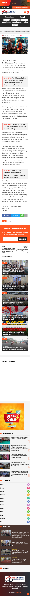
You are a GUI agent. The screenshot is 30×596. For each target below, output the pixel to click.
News (1, 515)
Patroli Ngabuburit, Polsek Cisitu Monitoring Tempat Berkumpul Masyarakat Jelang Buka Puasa (20, 464)
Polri (10, 221)
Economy (2, 491)
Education (2, 495)
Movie (1, 512)
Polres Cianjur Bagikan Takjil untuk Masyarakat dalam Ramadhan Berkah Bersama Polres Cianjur (19, 455)
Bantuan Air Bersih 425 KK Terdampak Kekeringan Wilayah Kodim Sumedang (15, 126)
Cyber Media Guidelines (7, 587)
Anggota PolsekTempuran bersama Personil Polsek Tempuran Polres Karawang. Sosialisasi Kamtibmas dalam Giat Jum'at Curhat (20, 448)
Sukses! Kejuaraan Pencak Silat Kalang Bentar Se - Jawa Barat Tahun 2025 (19, 438)
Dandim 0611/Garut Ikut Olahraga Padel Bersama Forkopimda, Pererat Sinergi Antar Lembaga (19, 561)
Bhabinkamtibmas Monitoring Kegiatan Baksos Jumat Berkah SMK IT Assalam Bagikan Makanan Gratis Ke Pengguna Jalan (19, 473)
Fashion (2, 502)
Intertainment (3, 505)
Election (2, 498)
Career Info (15, 589)
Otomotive (2, 518)
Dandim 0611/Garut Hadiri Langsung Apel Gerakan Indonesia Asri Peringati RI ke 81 (13, 303)
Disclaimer (25, 587)
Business (2, 488)
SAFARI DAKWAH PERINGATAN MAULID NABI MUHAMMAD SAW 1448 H (13, 288)
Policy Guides (18, 587)
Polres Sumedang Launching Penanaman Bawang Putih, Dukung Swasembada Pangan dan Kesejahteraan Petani (15, 317)
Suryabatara (18, 592)
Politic (1, 522)
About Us (12, 585)
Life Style (2, 508)
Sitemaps (6, 585)
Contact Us (18, 585)
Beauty (1, 485)
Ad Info (24, 585)
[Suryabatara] (14, 581)
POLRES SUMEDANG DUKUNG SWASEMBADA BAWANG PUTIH (13, 333)
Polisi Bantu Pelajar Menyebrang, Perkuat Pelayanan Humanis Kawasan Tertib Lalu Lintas (14, 348)
